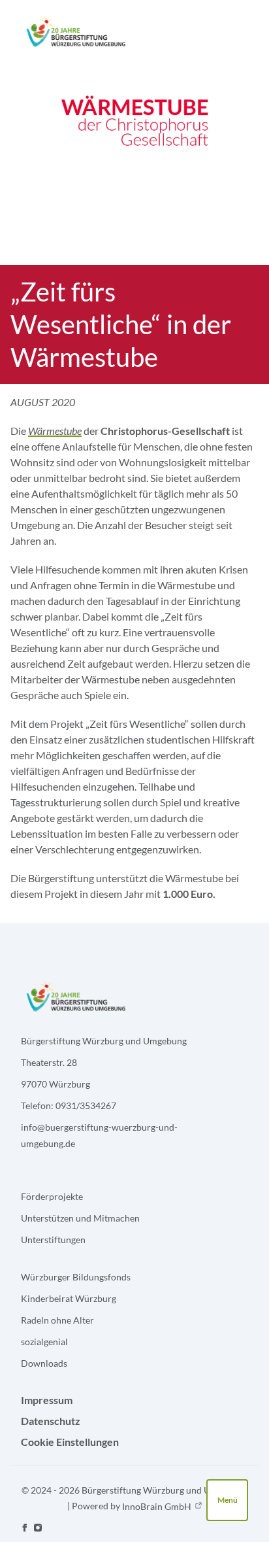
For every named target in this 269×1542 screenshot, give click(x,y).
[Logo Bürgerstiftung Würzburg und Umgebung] (75, 31)
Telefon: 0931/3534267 (68, 1105)
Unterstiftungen (53, 1239)
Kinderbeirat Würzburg (68, 1298)
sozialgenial (44, 1341)
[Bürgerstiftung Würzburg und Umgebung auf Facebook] (25, 1528)
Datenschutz (50, 1420)
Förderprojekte (52, 1196)
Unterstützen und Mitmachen (80, 1218)
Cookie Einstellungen (70, 1441)
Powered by (131, 1505)
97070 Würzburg (55, 1083)
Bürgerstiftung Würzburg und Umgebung (104, 1040)
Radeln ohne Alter (57, 1320)
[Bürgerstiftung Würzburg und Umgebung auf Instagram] (38, 1528)
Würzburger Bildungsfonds (76, 1276)
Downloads (44, 1363)
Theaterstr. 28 (49, 1062)
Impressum (46, 1400)
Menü (227, 1500)
